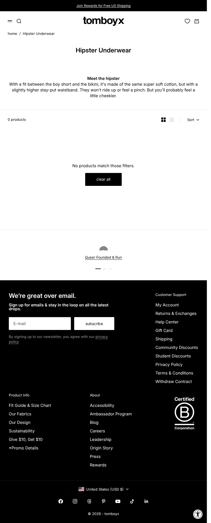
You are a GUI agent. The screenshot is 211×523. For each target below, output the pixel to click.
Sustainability (22, 430)
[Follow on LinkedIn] (146, 501)
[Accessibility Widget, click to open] (198, 514)
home (12, 34)
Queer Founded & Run (103, 257)
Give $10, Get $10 (26, 439)
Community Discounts (177, 347)
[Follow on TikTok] (132, 501)
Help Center (167, 322)
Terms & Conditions (174, 373)
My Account (167, 304)
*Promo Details (23, 448)
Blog (94, 422)
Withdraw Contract (174, 381)
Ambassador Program (111, 413)
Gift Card (164, 330)
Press (95, 456)
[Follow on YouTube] (118, 501)
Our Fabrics (20, 413)
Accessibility (102, 405)
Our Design (19, 422)
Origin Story (101, 448)
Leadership (101, 439)
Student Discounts (173, 356)
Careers (97, 430)
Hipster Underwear (39, 34)
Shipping (164, 339)
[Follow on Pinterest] (103, 501)
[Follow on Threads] (89, 501)
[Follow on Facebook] (60, 501)
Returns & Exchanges (176, 313)
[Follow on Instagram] (75, 501)
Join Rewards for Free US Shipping (103, 6)
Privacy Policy (169, 364)
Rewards (98, 465)
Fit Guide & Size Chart (30, 405)
